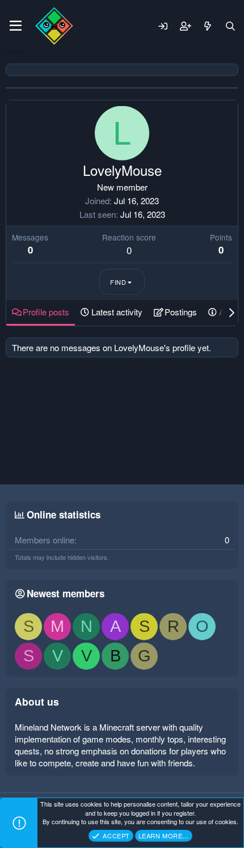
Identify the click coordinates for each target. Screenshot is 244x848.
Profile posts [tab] (46, 312)
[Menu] (15, 26)
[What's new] (207, 26)
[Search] (230, 26)
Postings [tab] (181, 312)
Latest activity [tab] (116, 312)
